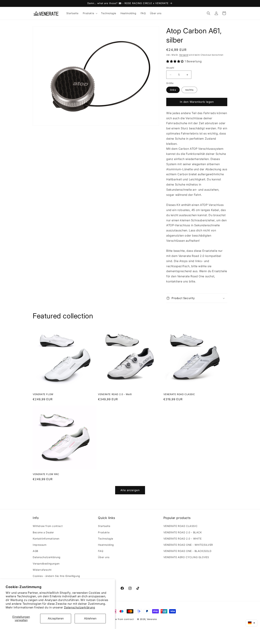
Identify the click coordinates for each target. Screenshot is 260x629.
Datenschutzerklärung (79, 607)
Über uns (103, 557)
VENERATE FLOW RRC (46, 474)
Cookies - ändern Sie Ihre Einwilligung (56, 575)
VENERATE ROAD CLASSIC (179, 394)
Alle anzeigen (130, 490)
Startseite (104, 525)
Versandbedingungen (46, 563)
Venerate (152, 619)
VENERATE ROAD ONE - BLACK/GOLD (187, 550)
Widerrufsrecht (42, 569)
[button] (90, 13)
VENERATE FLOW (43, 394)
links (173, 89)
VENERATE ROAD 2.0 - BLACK (182, 532)
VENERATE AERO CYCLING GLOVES (186, 557)
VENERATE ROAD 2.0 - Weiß (115, 394)
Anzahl (170, 67)
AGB (35, 550)
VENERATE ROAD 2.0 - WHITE (182, 538)
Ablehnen (90, 618)
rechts (189, 89)
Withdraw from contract (48, 525)
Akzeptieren (56, 618)
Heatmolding (106, 544)
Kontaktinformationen (46, 538)
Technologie (105, 538)
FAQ (100, 550)
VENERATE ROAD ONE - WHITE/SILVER (188, 544)
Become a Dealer (43, 532)
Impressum (39, 544)
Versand (183, 55)
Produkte (103, 532)
